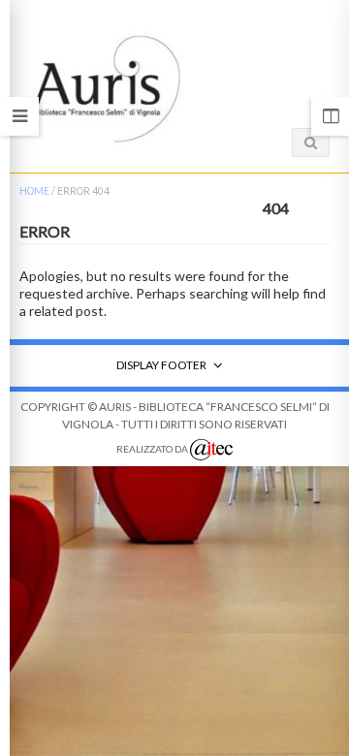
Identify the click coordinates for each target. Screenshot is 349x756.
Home (34, 191)
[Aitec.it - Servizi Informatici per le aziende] (211, 449)
